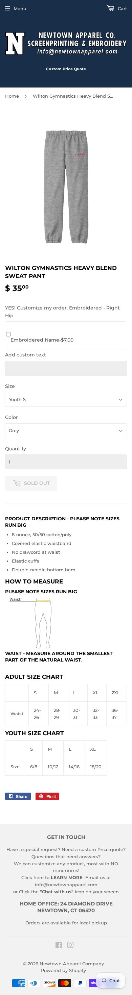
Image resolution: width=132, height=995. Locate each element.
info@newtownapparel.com (66, 884)
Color (11, 417)
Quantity (15, 449)
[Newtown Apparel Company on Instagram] (70, 946)
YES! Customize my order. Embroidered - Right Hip (62, 311)
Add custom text (25, 355)
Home (12, 96)
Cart (121, 8)
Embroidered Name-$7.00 (41, 340)
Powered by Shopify (63, 970)
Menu (20, 8)
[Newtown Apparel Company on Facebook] (58, 946)
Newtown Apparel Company (72, 963)
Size (10, 386)
